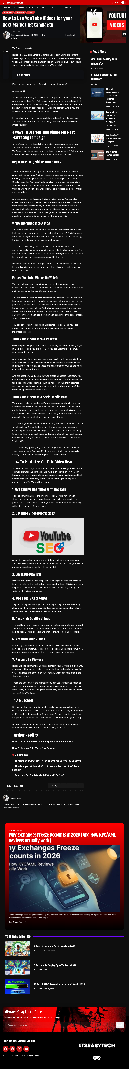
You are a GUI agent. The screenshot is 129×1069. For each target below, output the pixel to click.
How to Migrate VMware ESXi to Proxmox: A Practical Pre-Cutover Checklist (46, 768)
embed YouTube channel (33, 297)
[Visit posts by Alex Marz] (6, 35)
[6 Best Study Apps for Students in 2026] (17, 948)
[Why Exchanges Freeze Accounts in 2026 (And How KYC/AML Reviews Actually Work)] (64, 878)
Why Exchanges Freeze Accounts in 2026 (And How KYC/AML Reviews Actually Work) (62, 838)
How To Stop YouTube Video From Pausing (33, 748)
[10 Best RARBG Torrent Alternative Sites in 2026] (17, 986)
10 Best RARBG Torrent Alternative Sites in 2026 (59, 984)
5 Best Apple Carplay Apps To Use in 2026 (55, 965)
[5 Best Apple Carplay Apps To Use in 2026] (17, 967)
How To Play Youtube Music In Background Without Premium (42, 741)
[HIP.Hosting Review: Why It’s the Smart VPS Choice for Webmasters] (97, 92)
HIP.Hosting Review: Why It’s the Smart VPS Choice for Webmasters (48, 761)
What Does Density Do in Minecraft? (104, 61)
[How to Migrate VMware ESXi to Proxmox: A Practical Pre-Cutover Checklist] (97, 115)
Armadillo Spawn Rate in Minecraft (104, 77)
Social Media (8, 12)
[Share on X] (53, 35)
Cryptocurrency (16, 830)
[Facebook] (6, 1049)
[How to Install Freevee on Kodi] (97, 155)
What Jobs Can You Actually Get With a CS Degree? (40, 775)
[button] (5, 2)
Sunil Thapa (13, 922)
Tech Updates (20, 12)
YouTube (30, 12)
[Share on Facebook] (49, 35)
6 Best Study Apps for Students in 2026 (54, 946)
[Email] (57, 35)
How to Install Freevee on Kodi (112, 153)
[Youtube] (26, 1049)
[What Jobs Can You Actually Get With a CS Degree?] (97, 138)
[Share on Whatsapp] (69, 785)
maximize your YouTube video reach (30, 482)
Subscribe (120, 1025)
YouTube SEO (19, 563)
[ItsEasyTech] (15, 2)
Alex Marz (15, 32)
